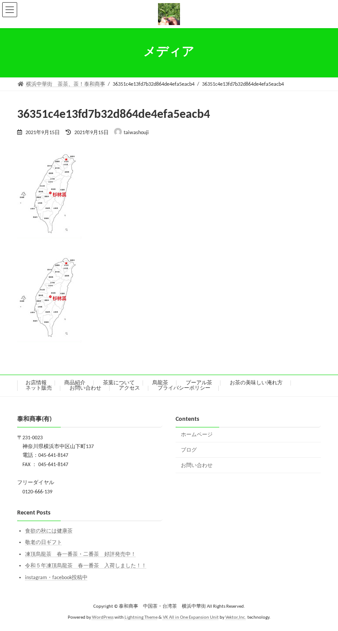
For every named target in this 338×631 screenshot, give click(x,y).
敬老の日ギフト (43, 542)
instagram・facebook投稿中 (56, 577)
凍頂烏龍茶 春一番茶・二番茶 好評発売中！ (80, 554)
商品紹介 (74, 383)
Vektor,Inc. (235, 617)
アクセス (129, 388)
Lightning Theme (141, 617)
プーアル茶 (199, 383)
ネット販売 (39, 388)
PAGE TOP (320, 603)
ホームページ (197, 435)
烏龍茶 (160, 383)
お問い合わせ (85, 388)
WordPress (103, 617)
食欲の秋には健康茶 (49, 531)
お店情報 (36, 383)
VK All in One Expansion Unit (191, 617)
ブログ (189, 450)
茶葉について (119, 383)
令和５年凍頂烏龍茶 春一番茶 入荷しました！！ (86, 566)
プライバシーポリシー (184, 388)
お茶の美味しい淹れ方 (256, 383)
